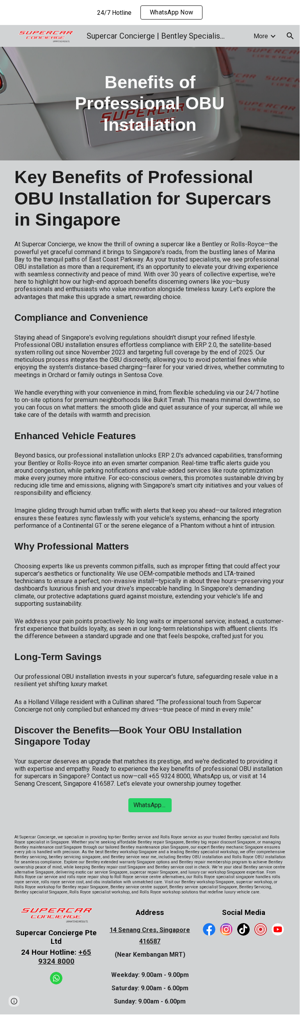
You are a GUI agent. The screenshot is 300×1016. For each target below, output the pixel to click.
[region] (150, 12)
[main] (150, 104)
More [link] (261, 36)
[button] (290, 36)
